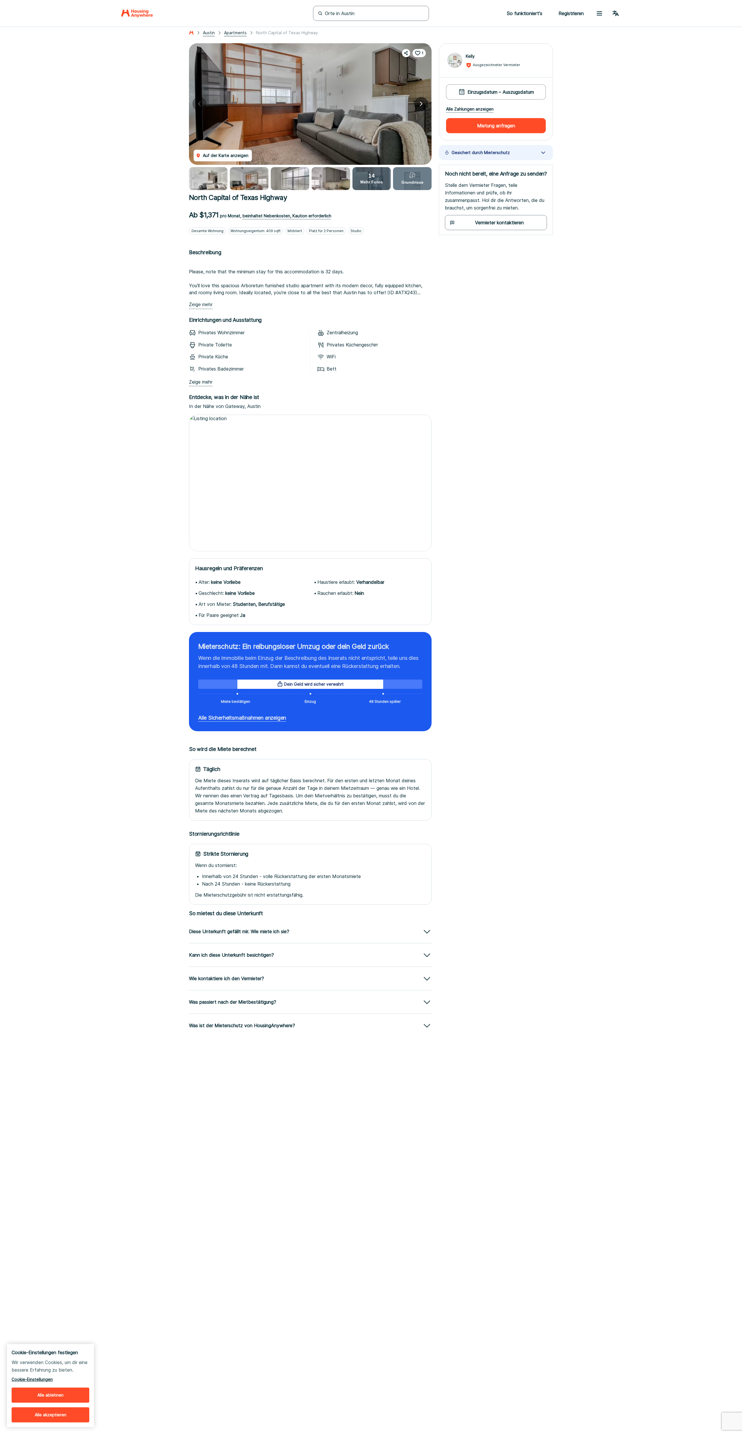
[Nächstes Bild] (421, 104)
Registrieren (571, 13)
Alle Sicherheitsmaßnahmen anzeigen (242, 718)
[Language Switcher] (615, 13)
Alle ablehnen (50, 1395)
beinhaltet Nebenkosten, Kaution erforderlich (287, 215)
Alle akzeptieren (50, 1414)
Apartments (235, 32)
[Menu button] (599, 13)
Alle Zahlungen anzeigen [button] (470, 109)
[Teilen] (406, 53)
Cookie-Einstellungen (32, 1379)
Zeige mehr (200, 304)
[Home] (137, 13)
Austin (209, 32)
